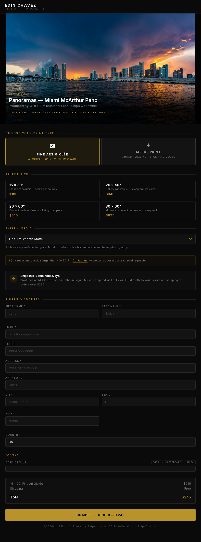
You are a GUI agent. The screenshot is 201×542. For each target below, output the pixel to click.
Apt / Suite (14, 378)
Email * (10, 327)
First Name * (15, 306)
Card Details (15, 462)
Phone (10, 344)
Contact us (80, 260)
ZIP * (8, 414)
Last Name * (111, 306)
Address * (13, 361)
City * (10, 394)
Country (12, 435)
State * (107, 394)
